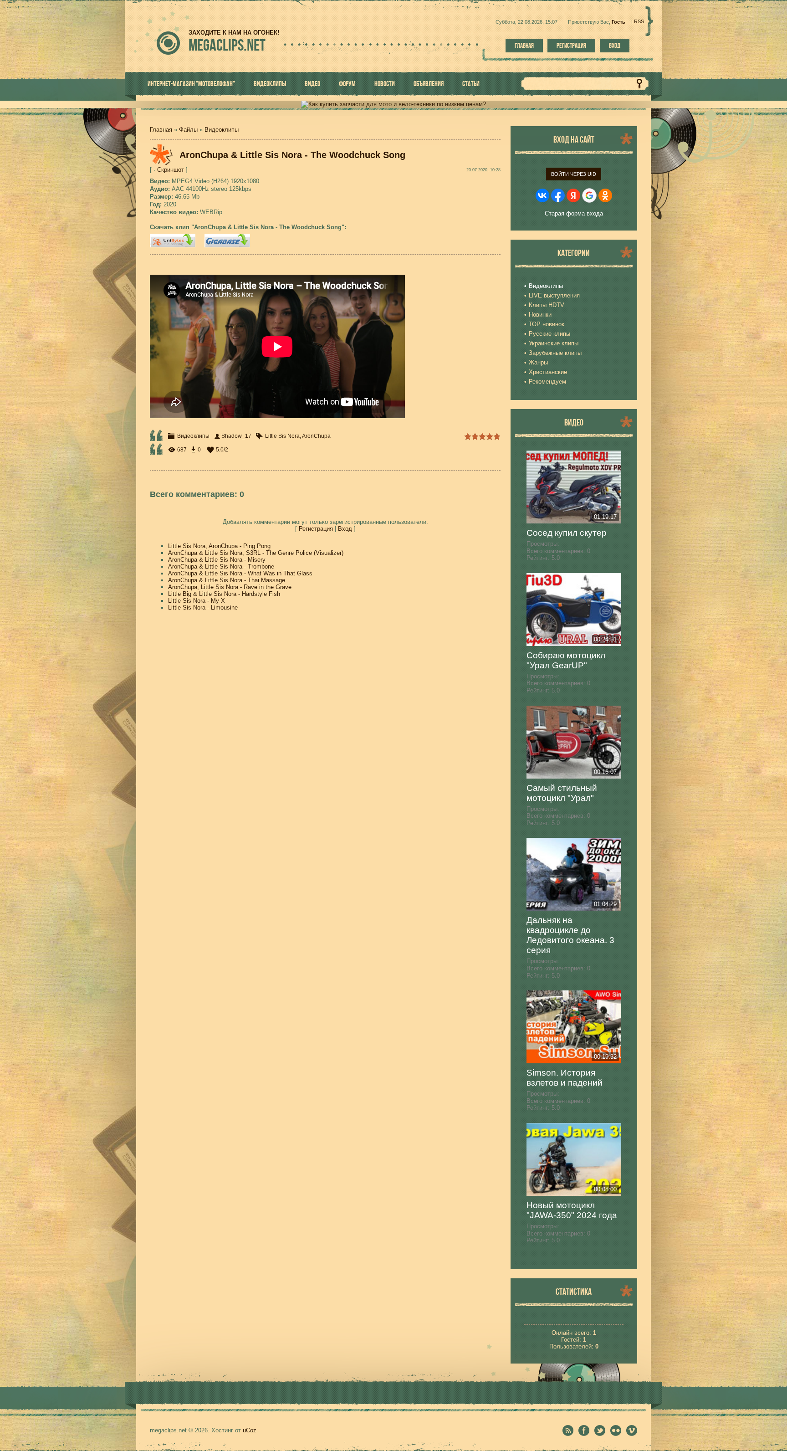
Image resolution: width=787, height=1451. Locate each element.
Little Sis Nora (282, 436)
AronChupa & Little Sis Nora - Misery (217, 559)
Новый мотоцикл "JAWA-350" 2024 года (571, 1210)
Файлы (188, 129)
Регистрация (571, 45)
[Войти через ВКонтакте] (542, 195)
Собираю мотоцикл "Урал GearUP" (565, 660)
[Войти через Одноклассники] (605, 195)
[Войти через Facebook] (558, 195)
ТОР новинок (546, 324)
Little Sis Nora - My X (196, 600)
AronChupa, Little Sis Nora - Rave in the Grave (229, 587)
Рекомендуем (547, 381)
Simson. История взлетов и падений (564, 1077)
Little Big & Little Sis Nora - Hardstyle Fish (224, 593)
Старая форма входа (574, 213)
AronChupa (316, 436)
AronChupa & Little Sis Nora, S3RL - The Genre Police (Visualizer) (255, 552)
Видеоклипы (221, 129)
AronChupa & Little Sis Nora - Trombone (221, 566)
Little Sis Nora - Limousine (203, 607)
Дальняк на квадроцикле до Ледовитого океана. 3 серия (570, 935)
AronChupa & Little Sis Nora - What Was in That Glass (240, 573)
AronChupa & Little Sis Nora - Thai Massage (226, 580)
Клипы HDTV (546, 305)
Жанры (538, 362)
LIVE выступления (554, 295)
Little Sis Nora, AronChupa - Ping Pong (219, 546)
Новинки (540, 314)
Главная (524, 45)
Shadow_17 (236, 436)
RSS (639, 21)
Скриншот (170, 169)
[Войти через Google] (589, 195)
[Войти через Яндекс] (573, 195)
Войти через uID (573, 174)
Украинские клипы (553, 343)
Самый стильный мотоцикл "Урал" (561, 793)
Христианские (548, 372)
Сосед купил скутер (566, 533)
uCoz (249, 1430)
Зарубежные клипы (555, 352)
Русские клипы (549, 333)
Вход (614, 45)
